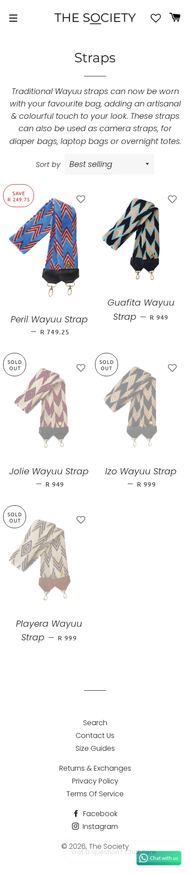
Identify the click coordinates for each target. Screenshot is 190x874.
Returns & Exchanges (95, 768)
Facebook (99, 814)
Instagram (99, 826)
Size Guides (95, 748)
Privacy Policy (95, 781)
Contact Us (95, 735)
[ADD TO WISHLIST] (81, 199)
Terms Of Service (95, 794)
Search (95, 723)
